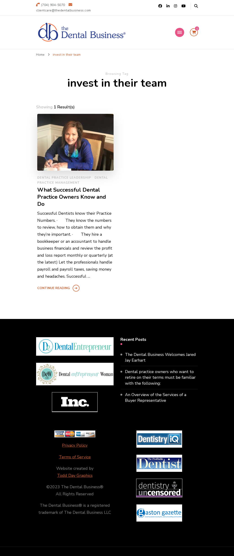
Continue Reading (53, 288)
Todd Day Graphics (75, 475)
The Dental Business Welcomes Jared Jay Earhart (160, 357)
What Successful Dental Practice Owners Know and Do (71, 197)
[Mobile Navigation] (179, 32)
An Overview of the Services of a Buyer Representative (155, 397)
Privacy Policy (75, 445)
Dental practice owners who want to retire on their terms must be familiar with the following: (160, 377)
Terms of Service (75, 457)
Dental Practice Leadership (64, 178)
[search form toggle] (196, 6)
